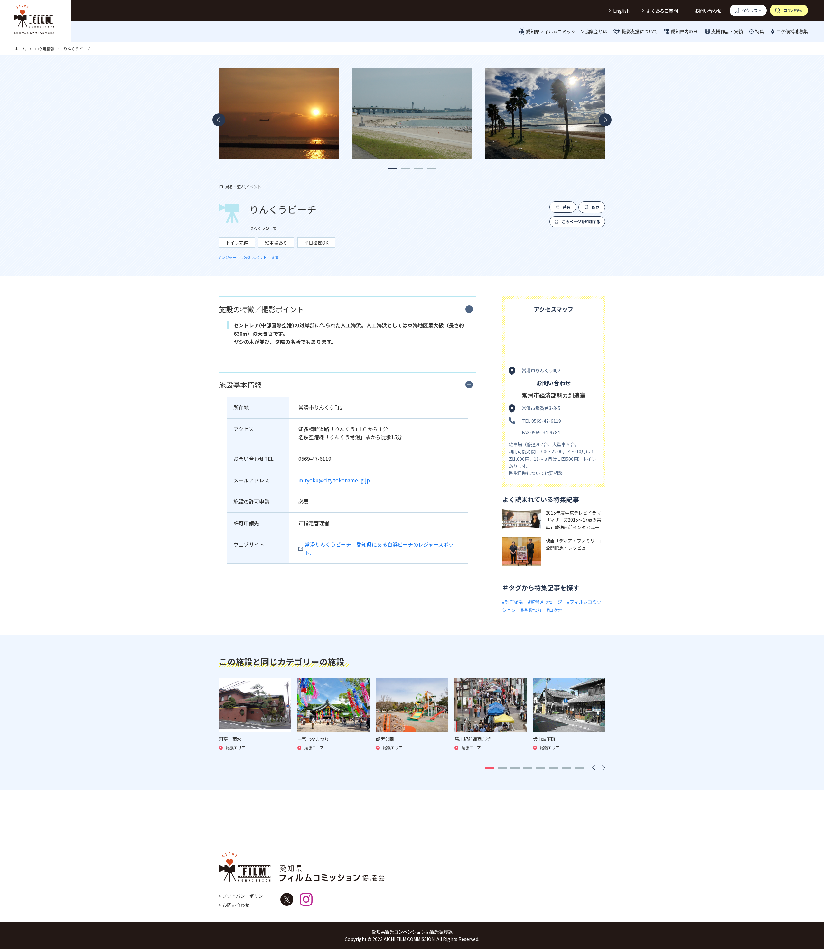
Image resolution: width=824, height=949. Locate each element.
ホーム (20, 48)
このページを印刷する (581, 221)
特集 (759, 31)
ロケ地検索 (793, 10)
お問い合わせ (708, 10)
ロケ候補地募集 (792, 31)
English (621, 10)
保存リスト (752, 10)
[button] (392, 168)
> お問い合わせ (234, 905)
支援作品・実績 (727, 31)
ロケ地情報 (44, 48)
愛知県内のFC (685, 31)
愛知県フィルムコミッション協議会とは (566, 31)
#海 (275, 257)
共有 (566, 206)
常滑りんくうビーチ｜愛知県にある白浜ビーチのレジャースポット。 (379, 548)
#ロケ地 (555, 610)
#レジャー (227, 257)
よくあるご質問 (662, 10)
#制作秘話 (512, 601)
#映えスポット (254, 257)
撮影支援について (640, 31)
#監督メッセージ (545, 601)
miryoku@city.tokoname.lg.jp (334, 480)
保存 (595, 207)
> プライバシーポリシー (243, 896)
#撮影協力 (531, 610)
